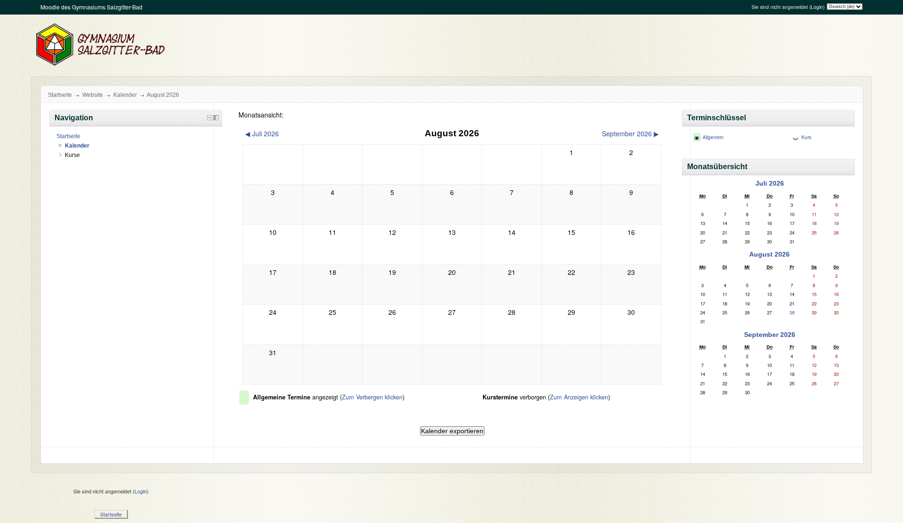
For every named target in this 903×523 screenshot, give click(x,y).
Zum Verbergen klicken (372, 397)
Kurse (72, 155)
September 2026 (769, 334)
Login (817, 7)
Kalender (125, 95)
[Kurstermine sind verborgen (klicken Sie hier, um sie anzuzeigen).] (795, 138)
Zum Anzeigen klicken (579, 397)
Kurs (806, 137)
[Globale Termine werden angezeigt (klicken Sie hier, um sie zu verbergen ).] (696, 138)
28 (792, 312)
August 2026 (163, 95)
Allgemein (713, 137)
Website (92, 95)
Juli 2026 (769, 183)
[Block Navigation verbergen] (209, 117)
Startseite (60, 95)
